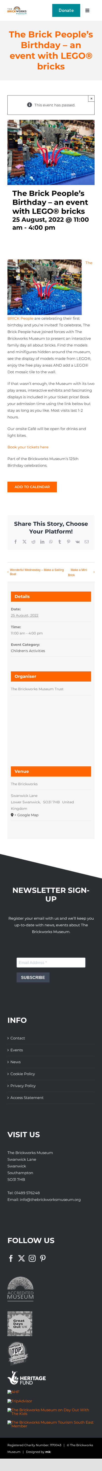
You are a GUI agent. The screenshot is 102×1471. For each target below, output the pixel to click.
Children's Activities (28, 651)
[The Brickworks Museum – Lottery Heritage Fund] (26, 1372)
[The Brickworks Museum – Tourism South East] (51, 1422)
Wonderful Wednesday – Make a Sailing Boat (37, 571)
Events (16, 1050)
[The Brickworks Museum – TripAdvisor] (19, 1401)
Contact (17, 1038)
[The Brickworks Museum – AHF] (13, 1391)
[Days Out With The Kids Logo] (51, 1410)
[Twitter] (21, 1258)
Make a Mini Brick (77, 572)
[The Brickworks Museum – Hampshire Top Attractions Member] (17, 1343)
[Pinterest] (42, 1258)
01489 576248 (27, 1192)
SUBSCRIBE (33, 977)
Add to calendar (32, 487)
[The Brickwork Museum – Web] (16, 8)
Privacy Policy (23, 1085)
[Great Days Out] (19, 1313)
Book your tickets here (28, 447)
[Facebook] (10, 1258)
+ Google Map (26, 815)
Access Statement (27, 1097)
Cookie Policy (22, 1073)
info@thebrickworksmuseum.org (50, 1199)
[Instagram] (32, 1258)
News (15, 1062)
